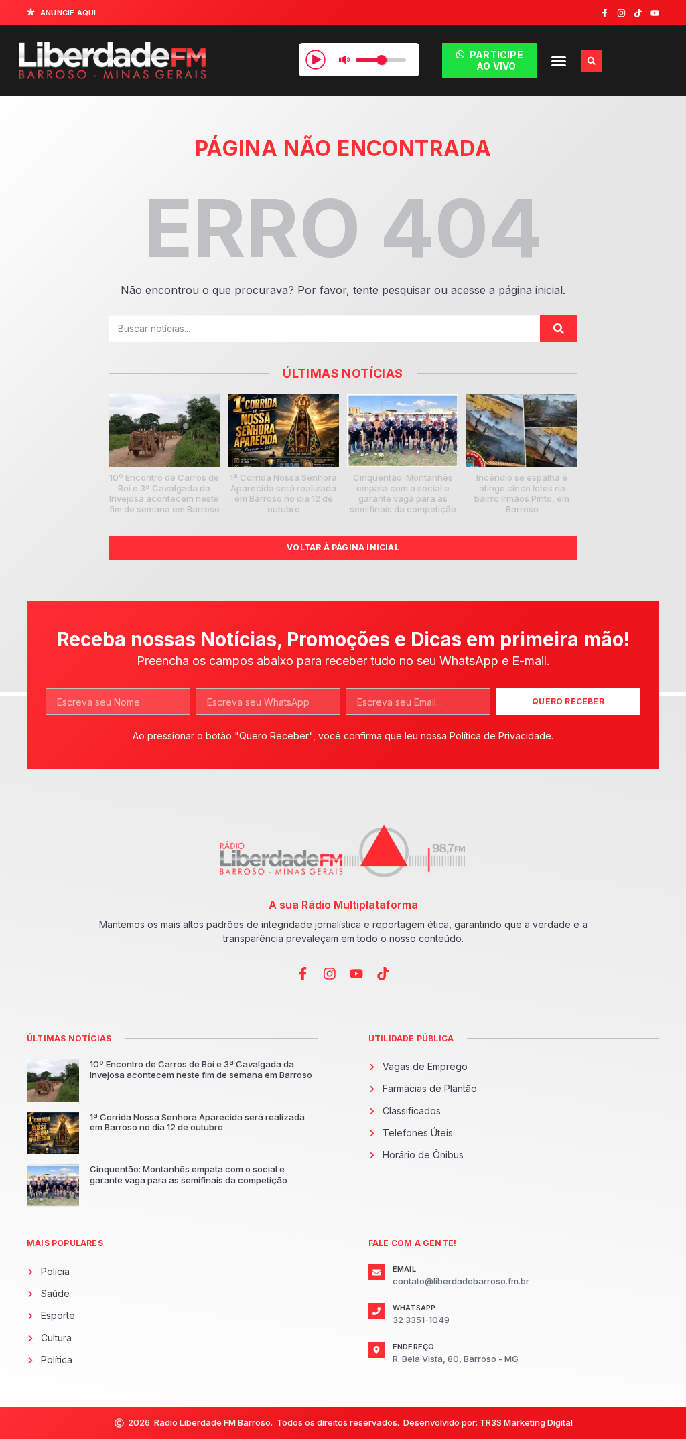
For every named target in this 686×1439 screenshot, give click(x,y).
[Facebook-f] (604, 13)
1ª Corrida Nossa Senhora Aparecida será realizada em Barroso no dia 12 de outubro (283, 493)
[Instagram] (621, 13)
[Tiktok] (638, 13)
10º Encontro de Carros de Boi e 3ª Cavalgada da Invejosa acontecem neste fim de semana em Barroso (164, 493)
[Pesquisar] (558, 328)
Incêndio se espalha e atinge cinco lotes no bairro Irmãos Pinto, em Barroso (521, 493)
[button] (559, 61)
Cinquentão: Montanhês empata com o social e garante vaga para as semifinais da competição (403, 493)
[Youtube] (654, 13)
